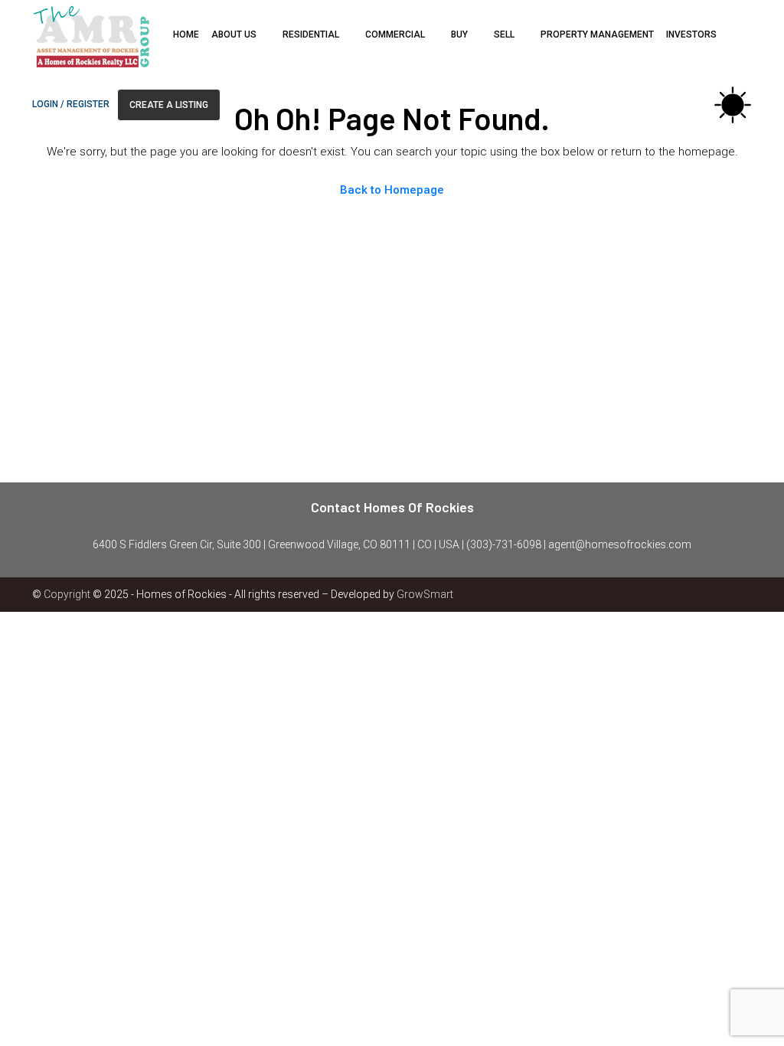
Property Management (597, 34)
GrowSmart (425, 594)
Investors (691, 34)
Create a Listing (168, 105)
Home (186, 34)
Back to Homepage (392, 190)
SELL (504, 34)
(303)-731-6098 (503, 544)
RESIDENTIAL (311, 34)
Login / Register (70, 104)
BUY (459, 34)
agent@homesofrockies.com (619, 544)
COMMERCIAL (395, 34)
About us (233, 34)
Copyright (67, 594)
